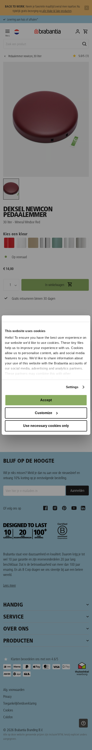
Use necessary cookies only (46, 426)
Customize (43, 413)
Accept (46, 400)
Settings (72, 387)
